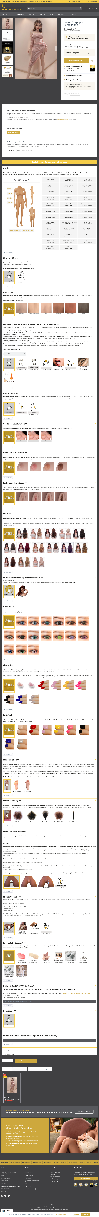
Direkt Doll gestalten (13, 132)
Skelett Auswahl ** (12, 897)
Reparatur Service (5, 1177)
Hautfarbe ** (9, 292)
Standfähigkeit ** (11, 759)
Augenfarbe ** (10, 606)
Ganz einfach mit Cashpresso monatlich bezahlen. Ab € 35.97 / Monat (79, 86)
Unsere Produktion (29, 1175)
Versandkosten (46, 1204)
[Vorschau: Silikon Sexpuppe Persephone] (7, 23)
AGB (26, 1183)
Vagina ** (7, 843)
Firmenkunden (28, 1178)
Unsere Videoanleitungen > (24, 150)
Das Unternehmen (29, 1172)
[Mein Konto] (92, 8)
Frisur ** (7, 513)
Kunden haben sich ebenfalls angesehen (39, 1069)
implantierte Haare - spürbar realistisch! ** (23, 577)
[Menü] (12, 1210)
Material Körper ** (11, 258)
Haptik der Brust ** (12, 393)
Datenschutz (28, 1186)
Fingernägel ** (10, 665)
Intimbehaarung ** (12, 800)
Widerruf (27, 1181)
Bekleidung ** (9, 1011)
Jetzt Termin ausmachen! (84, 1111)
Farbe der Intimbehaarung (15, 831)
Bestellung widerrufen (30, 1188)
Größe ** (7, 168)
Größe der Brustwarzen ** (15, 423)
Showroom (10, 1145)
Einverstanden (85, 1214)
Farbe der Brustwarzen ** (15, 452)
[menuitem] (54, 8)
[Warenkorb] (96, 8)
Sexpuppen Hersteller (62, 119)
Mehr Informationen (61, 1214)
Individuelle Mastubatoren (6, 1174)
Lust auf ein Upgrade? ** (14, 943)
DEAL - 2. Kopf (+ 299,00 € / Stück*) (18, 986)
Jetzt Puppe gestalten (75, 60)
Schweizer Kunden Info (6, 1178)
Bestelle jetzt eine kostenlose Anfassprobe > (77, 52)
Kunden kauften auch (20, 1069)
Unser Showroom (29, 1174)
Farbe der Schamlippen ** (15, 483)
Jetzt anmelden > (85, 1178)
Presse (26, 1177)
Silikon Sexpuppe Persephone (12, 1098)
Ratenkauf (3, 1175)
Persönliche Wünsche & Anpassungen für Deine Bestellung (30, 1035)
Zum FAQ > (11, 150)
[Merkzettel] (89, 8)
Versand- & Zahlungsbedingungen (32, 1180)
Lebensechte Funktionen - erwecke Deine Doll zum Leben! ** (31, 324)
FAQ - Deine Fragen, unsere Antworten (9, 1172)
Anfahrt (2, 1181)
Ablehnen (76, 1214)
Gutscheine (3, 1183)
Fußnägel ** (8, 715)
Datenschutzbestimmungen (81, 1180)
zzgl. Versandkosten (75, 30)
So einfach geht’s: (39, 989)
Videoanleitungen (4, 1180)
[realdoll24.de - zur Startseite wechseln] (11, 8)
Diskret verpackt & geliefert (74, 75)
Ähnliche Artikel (7, 1069)
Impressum (27, 1185)
